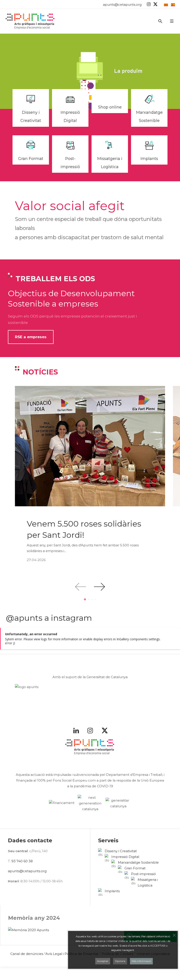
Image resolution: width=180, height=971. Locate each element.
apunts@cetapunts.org (122, 4)
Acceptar (102, 961)
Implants (149, 158)
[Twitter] (155, 4)
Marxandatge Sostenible (138, 862)
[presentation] (80, 587)
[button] (171, 21)
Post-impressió (143, 874)
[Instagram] (149, 4)
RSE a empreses (31, 337)
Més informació (141, 961)
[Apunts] (30, 21)
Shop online (110, 107)
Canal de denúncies (26, 954)
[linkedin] (77, 731)
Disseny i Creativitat (121, 851)
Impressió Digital (125, 857)
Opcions (120, 961)
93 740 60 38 (22, 861)
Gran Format (30, 158)
